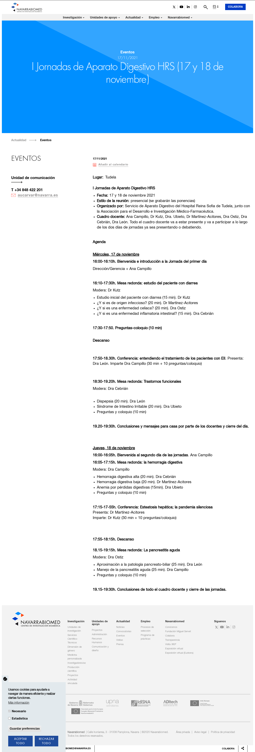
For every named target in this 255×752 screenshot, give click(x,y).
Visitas (119, 640)
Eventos (46, 140)
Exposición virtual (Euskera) (179, 653)
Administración (99, 634)
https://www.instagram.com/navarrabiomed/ (195, 7)
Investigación (73, 17)
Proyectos (73, 675)
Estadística (20, 718)
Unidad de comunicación (33, 178)
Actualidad (133, 17)
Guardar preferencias (25, 728)
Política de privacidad (223, 732)
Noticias (120, 627)
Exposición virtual (174, 648)
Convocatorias (123, 631)
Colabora (235, 7)
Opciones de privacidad (5, 678)
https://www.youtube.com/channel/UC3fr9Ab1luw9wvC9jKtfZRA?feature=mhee (181, 7)
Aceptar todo (20, 741)
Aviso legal (200, 732)
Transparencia (172, 640)
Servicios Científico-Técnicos (73, 639)
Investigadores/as (77, 663)
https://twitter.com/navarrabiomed (174, 7)
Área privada (183, 732)
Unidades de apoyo (104, 17)
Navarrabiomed (179, 17)
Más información (18, 702)
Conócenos (171, 627)
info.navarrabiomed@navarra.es (70, 749)
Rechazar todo (46, 741)
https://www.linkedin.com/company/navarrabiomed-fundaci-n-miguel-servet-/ (188, 7)
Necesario (19, 711)
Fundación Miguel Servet (178, 631)
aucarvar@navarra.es (38, 195)
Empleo (154, 17)
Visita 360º (170, 644)
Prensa (120, 644)
